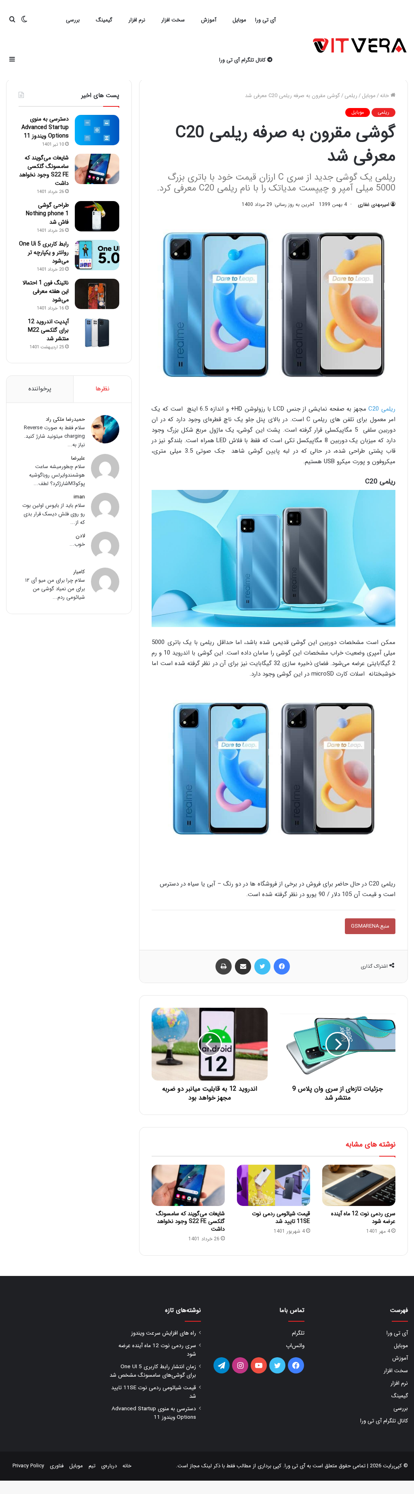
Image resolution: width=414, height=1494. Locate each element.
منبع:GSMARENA (370, 926)
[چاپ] (223, 966)
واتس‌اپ (295, 1345)
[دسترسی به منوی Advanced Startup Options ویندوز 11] (97, 130)
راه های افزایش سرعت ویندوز (163, 1333)
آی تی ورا (265, 20)
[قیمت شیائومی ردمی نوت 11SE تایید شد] (273, 1185)
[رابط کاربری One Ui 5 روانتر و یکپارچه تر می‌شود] (97, 255)
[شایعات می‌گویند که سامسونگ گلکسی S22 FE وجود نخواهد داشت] (188, 1185)
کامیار (79, 572)
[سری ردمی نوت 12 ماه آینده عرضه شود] (358, 1185)
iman (79, 497)
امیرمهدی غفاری (373, 204)
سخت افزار (173, 20)
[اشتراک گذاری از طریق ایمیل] (243, 966)
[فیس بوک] (282, 966)
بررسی (73, 20)
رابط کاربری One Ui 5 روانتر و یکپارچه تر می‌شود (44, 252)
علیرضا (78, 458)
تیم (92, 1466)
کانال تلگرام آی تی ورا (243, 60)
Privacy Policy (28, 1466)
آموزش (208, 20)
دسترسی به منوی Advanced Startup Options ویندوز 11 (45, 127)
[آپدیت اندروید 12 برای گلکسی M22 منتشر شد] (97, 333)
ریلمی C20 (381, 409)
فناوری (56, 1466)
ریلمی (350, 95)
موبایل (239, 20)
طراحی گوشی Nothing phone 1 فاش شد (47, 214)
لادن (80, 536)
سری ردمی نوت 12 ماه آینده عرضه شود (363, 1217)
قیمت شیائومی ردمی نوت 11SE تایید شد (281, 1217)
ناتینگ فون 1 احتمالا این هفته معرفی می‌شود (46, 291)
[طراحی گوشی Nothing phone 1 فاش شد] (97, 216)
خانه (385, 95)
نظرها (102, 389)
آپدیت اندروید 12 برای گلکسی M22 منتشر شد (48, 330)
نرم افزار (137, 20)
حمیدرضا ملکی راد (65, 419)
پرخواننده (39, 389)
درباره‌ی (109, 1466)
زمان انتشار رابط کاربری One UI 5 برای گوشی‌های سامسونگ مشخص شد (153, 1371)
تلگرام (298, 1333)
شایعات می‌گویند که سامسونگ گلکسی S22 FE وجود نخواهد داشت (190, 1221)
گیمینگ (104, 20)
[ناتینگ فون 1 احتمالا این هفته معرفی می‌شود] (97, 294)
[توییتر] (262, 966)
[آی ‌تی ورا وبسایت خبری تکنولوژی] (360, 46)
